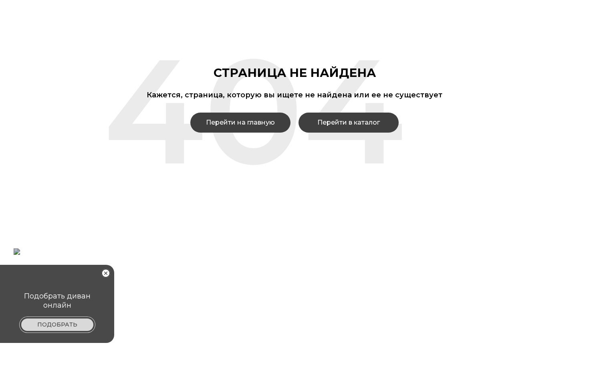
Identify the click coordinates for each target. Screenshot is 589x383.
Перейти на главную (240, 122)
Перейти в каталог (348, 122)
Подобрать (57, 324)
